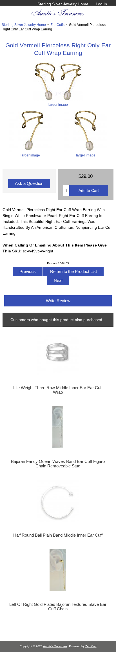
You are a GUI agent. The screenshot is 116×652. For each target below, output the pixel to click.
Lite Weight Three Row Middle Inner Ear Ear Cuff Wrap (57, 390)
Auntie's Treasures (55, 646)
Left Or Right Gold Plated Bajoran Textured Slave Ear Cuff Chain (57, 606)
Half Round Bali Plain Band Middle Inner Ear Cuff (57, 535)
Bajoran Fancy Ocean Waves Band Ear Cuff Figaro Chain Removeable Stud (58, 463)
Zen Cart (91, 646)
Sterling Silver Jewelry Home (62, 4)
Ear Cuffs (57, 24)
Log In (101, 4)
